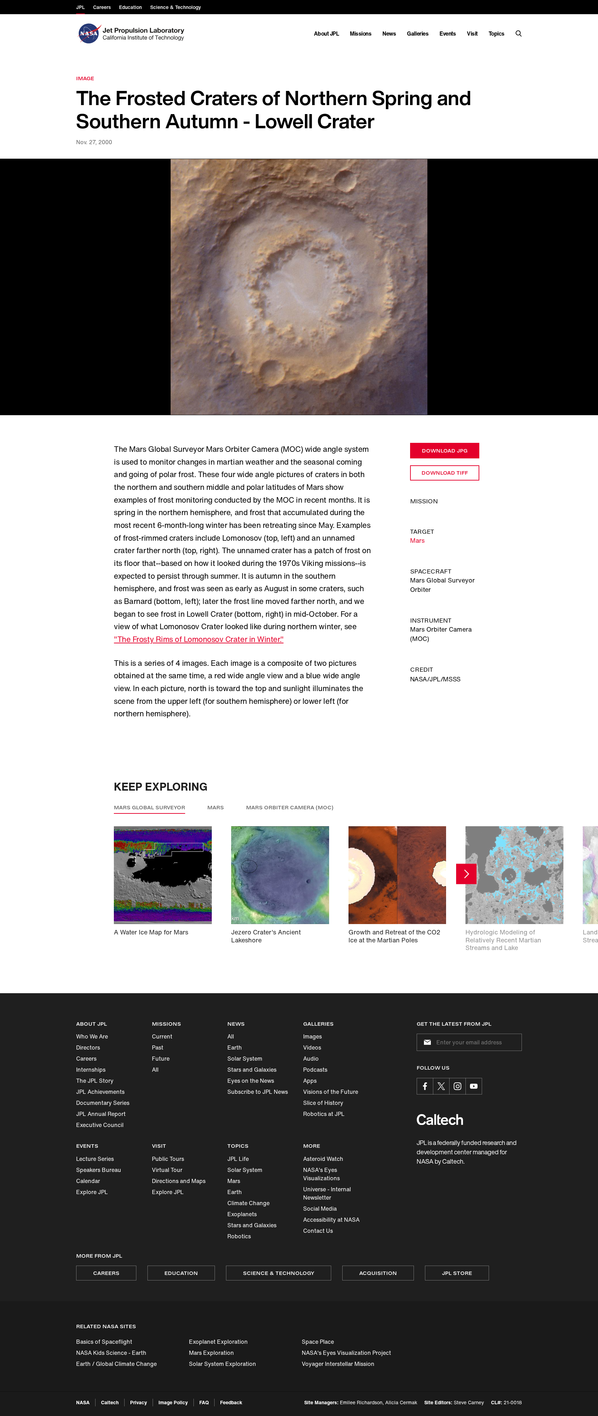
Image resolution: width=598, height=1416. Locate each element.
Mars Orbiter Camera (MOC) (290, 807)
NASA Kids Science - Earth (111, 1353)
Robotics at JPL (324, 1114)
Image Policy (173, 1402)
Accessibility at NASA (331, 1219)
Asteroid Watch (323, 1159)
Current (162, 1036)
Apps (310, 1081)
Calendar (88, 1181)
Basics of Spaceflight (104, 1342)
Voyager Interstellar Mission (338, 1364)
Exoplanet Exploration (218, 1342)
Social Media (320, 1208)
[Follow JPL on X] (441, 1086)
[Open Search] (518, 33)
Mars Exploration (211, 1353)
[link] (299, 287)
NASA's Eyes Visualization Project (346, 1353)
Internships (91, 1069)
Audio (311, 1058)
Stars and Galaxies (252, 1069)
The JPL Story (95, 1081)
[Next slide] (466, 874)
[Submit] (426, 1042)
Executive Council (100, 1125)
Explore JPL (92, 1192)
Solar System (244, 1058)
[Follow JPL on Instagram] (457, 1086)
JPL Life (238, 1159)
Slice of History (323, 1103)
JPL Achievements (100, 1092)
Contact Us (318, 1231)
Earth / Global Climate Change (116, 1364)
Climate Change (248, 1203)
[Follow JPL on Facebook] (425, 1086)
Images (312, 1036)
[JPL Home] (145, 33)
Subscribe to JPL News (257, 1092)
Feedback (231, 1402)
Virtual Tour (167, 1170)
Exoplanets (242, 1214)
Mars (417, 540)
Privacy (138, 1402)
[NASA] (89, 33)
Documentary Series (102, 1103)
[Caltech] (440, 1119)
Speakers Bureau (98, 1170)
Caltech (110, 1402)
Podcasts (315, 1069)
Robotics (239, 1236)
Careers (86, 1058)
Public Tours (168, 1159)
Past (157, 1047)
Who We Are (92, 1036)
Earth (234, 1047)
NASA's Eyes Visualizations (321, 1174)
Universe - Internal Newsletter (327, 1193)
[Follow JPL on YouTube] (473, 1086)
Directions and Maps (179, 1181)
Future (161, 1058)
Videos (312, 1047)
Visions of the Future (330, 1092)
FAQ (204, 1402)
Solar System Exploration (222, 1364)
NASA (83, 1402)
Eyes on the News (250, 1081)
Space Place (318, 1342)
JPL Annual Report (101, 1114)
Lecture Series (95, 1159)
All (155, 1069)
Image (85, 78)
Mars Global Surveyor (149, 807)
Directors (88, 1047)
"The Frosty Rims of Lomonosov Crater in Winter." (198, 639)
